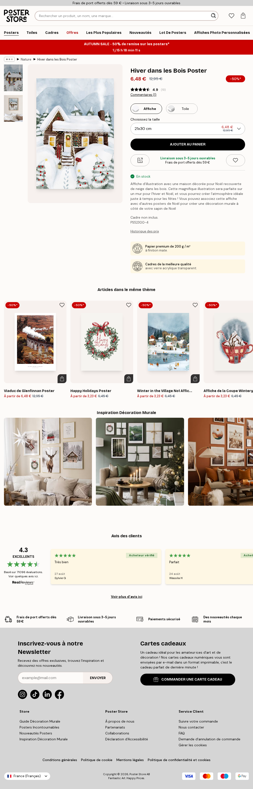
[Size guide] (139, 160)
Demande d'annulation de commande (209, 739)
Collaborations (117, 733)
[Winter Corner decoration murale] (48, 462)
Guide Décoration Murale (40, 721)
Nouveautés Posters (36, 733)
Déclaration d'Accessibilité (126, 739)
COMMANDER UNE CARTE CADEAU (191, 679)
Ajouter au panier (188, 144)
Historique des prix (144, 231)
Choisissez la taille (145, 119)
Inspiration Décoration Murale (44, 739)
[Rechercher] (214, 16)
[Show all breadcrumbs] (9, 59)
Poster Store (137, 774)
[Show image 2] (13, 108)
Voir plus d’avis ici (126, 596)
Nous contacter (191, 727)
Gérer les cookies (193, 745)
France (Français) (27, 776)
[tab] (231, 16)
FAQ (182, 733)
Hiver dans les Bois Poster (57, 59)
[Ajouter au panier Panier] (62, 378)
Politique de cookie (96, 760)
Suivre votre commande (198, 721)
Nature (26, 59)
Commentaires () (143, 95)
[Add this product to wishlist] (235, 160)
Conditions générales (59, 760)
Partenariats (115, 727)
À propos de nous (119, 721)
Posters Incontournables (39, 727)
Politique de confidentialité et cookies (179, 760)
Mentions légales (130, 760)
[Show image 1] (13, 77)
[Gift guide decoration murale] (140, 462)
